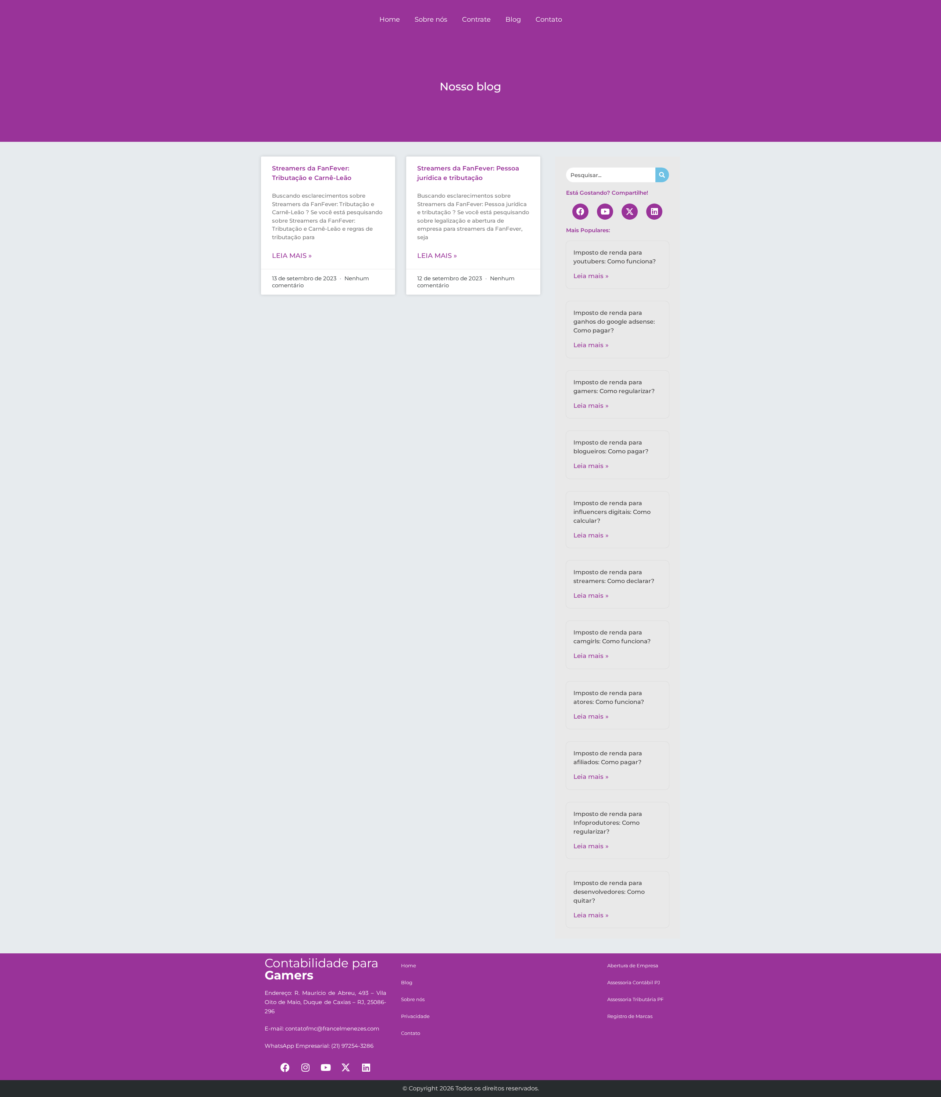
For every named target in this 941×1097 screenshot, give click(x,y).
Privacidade (415, 1016)
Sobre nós (431, 19)
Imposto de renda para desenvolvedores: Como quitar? (609, 892)
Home (389, 19)
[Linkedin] (654, 212)
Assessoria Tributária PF (635, 999)
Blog (513, 19)
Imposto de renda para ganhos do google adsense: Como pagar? (614, 321)
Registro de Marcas (629, 1016)
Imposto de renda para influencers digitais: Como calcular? (612, 512)
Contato (549, 19)
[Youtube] (605, 212)
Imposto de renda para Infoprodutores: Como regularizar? (607, 822)
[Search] (662, 175)
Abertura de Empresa (632, 965)
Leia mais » (292, 256)
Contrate (476, 19)
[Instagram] (305, 1067)
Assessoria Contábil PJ (633, 982)
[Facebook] (580, 212)
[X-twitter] (630, 212)
